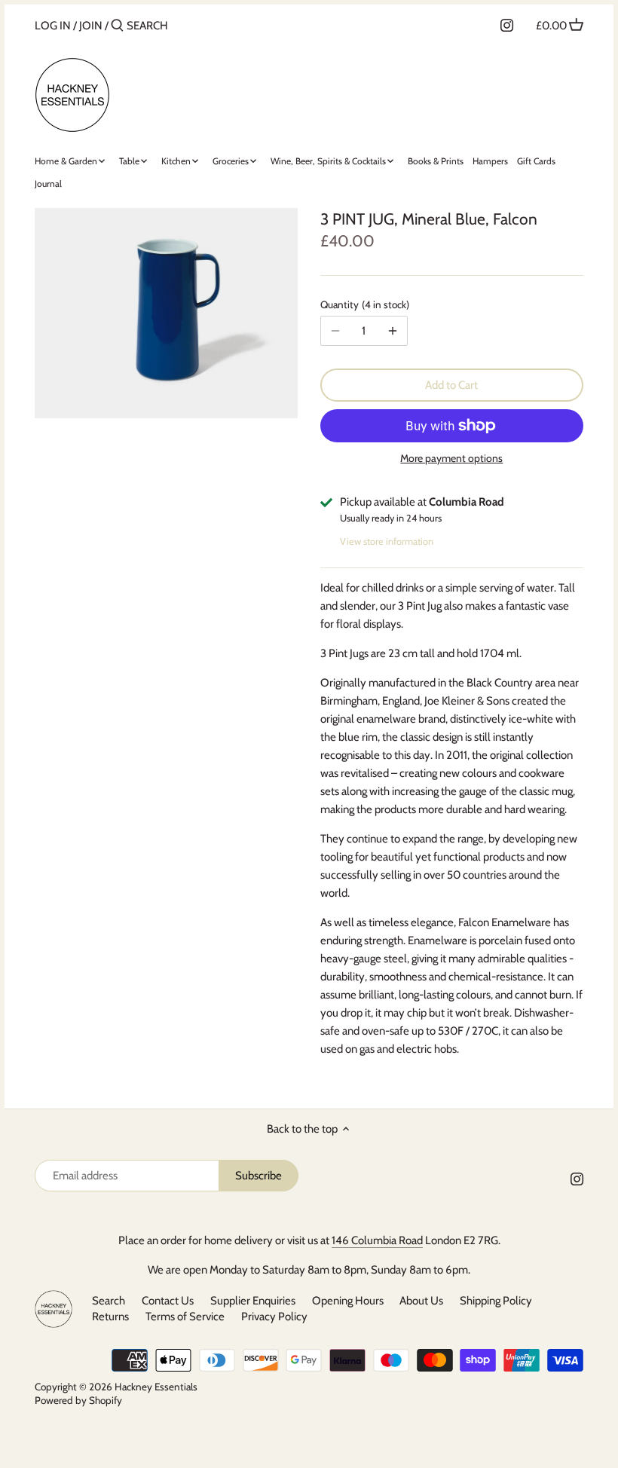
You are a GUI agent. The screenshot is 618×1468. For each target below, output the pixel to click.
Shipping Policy (496, 1300)
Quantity (363, 304)
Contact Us (168, 1300)
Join (90, 25)
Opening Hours (349, 1300)
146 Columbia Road (377, 1240)
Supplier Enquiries (252, 1300)
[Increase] (392, 331)
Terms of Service (185, 1316)
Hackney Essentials (156, 1387)
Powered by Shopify (78, 1400)
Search (108, 1300)
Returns (110, 1316)
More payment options (451, 458)
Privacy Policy (274, 1316)
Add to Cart (451, 385)
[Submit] (117, 26)
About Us (421, 1300)
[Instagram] (506, 25)
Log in (53, 25)
